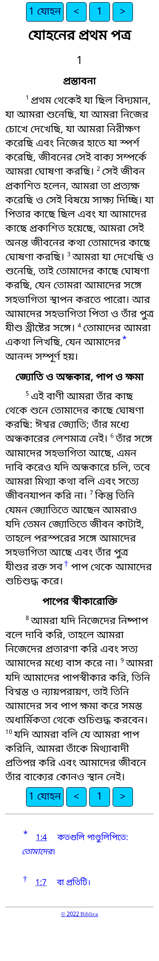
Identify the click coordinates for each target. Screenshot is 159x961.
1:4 (41, 838)
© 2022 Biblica (79, 914)
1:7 (40, 883)
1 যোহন (45, 12)
